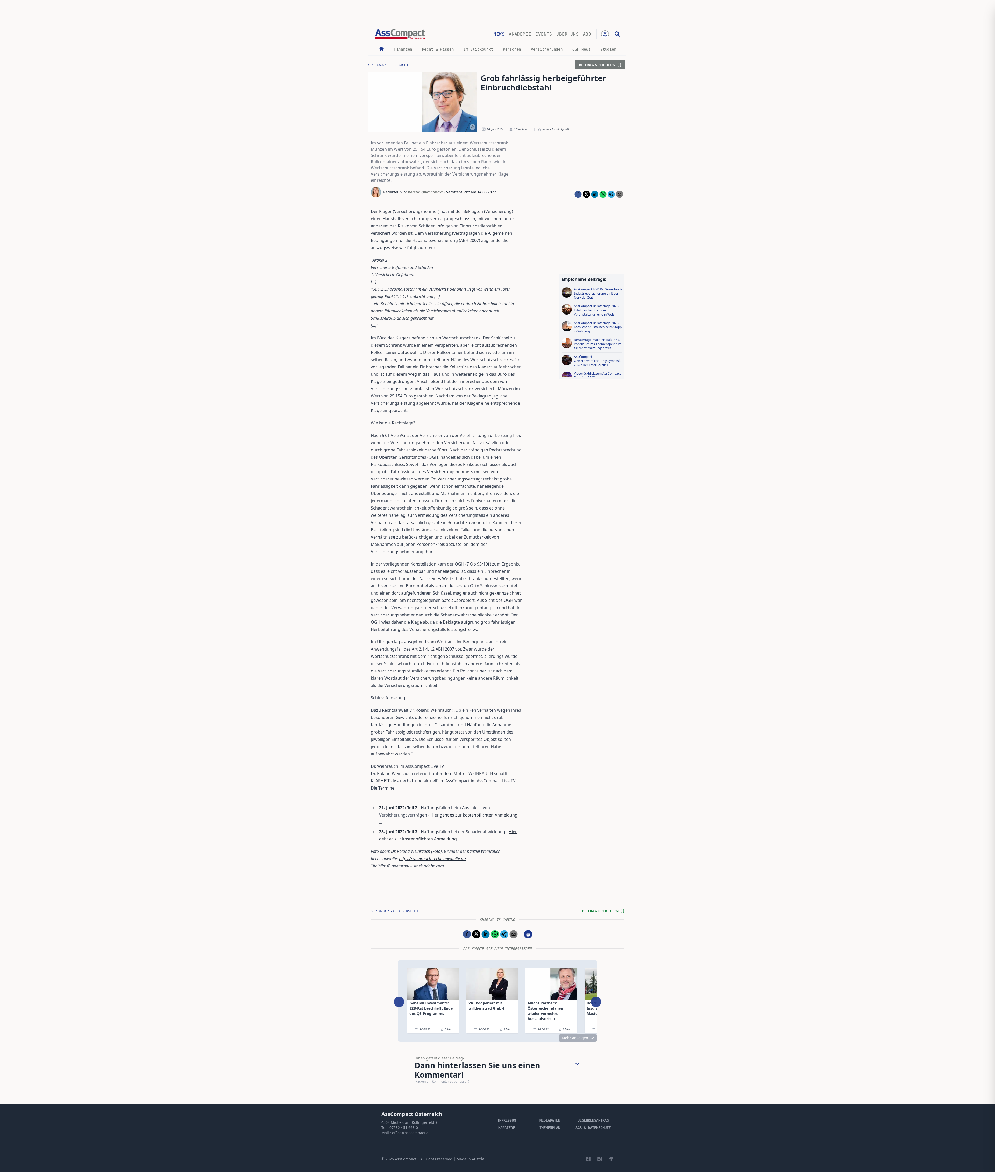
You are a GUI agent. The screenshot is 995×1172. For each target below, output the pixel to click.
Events (543, 34)
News (499, 34)
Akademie (520, 34)
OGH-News (581, 49)
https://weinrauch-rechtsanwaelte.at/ (432, 858)
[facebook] (578, 194)
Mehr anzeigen (575, 1037)
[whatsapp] (603, 194)
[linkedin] (594, 194)
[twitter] (586, 194)
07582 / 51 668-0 (403, 1127)
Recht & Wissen (438, 49)
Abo (587, 34)
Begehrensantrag (593, 1120)
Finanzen (403, 49)
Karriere (506, 1128)
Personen (512, 49)
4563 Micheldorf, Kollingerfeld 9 (409, 1122)
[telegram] (611, 194)
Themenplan (549, 1128)
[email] (619, 194)
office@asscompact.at (411, 1132)
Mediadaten (549, 1120)
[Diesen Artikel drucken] (528, 934)
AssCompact (405, 1158)
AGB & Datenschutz (593, 1128)
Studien (608, 49)
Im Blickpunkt (478, 49)
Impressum (506, 1120)
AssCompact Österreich (411, 1114)
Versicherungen (547, 49)
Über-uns (567, 34)
